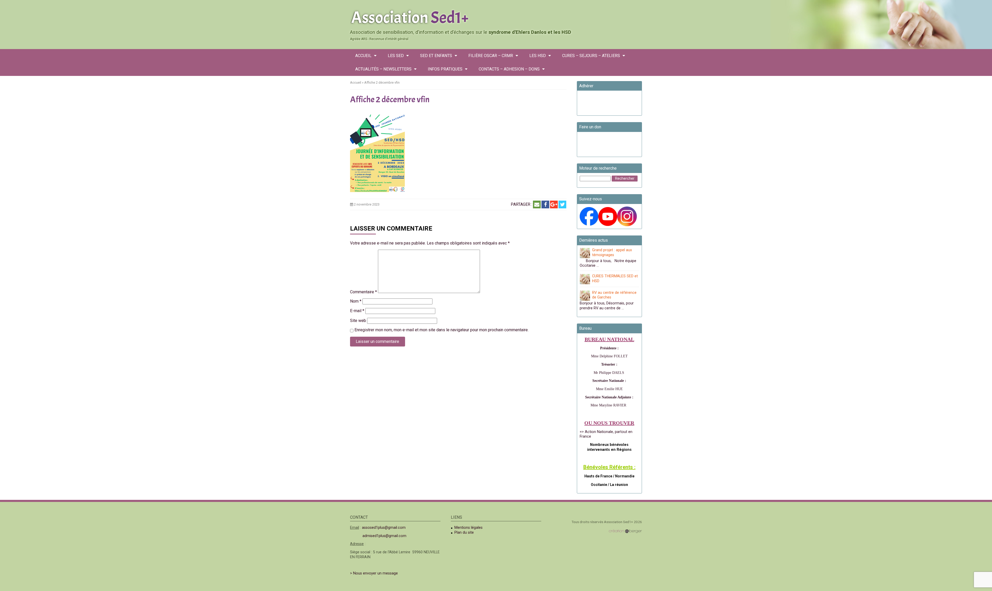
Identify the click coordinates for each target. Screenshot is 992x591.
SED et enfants (436, 55)
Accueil (363, 55)
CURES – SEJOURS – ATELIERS (591, 55)
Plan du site (464, 532)
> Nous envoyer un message (374, 573)
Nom (355, 301)
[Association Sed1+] (496, 16)
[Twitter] (562, 204)
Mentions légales (468, 527)
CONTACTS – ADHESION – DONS (509, 69)
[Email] (537, 204)
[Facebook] (545, 204)
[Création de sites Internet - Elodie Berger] (625, 531)
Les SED (396, 55)
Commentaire (363, 291)
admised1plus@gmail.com (384, 536)
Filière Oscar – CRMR (490, 55)
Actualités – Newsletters (383, 69)
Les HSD (537, 55)
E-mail (357, 310)
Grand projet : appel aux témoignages (612, 252)
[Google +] (554, 204)
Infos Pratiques (445, 69)
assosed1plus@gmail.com (384, 527)
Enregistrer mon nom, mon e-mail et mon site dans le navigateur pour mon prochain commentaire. (441, 329)
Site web (358, 320)
